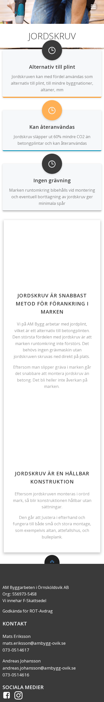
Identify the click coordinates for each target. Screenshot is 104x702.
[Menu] (93, 7)
